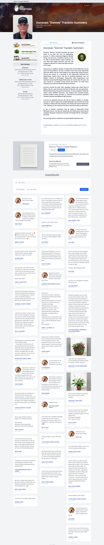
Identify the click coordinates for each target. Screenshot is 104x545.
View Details (25, 75)
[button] (79, 347)
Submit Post (84, 189)
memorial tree (63, 125)
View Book (53, 150)
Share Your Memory (83, 164)
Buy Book (61, 150)
